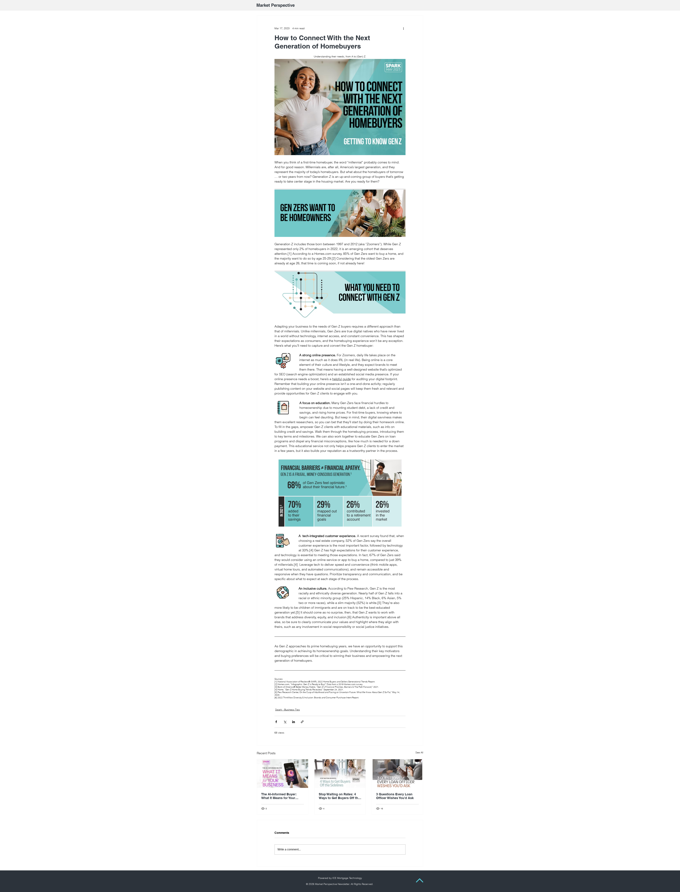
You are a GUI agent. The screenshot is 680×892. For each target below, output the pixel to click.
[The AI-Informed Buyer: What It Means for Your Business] (282, 773)
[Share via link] (302, 721)
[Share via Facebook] (276, 721)
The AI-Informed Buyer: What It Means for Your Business (279, 796)
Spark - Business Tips (287, 709)
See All (419, 752)
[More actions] (403, 28)
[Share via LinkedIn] (293, 721)
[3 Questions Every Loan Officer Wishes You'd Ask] (397, 773)
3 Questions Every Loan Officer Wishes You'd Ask (395, 796)
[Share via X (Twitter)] (285, 721)
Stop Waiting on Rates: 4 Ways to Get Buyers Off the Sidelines (339, 796)
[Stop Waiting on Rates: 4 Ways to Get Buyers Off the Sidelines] (340, 773)
